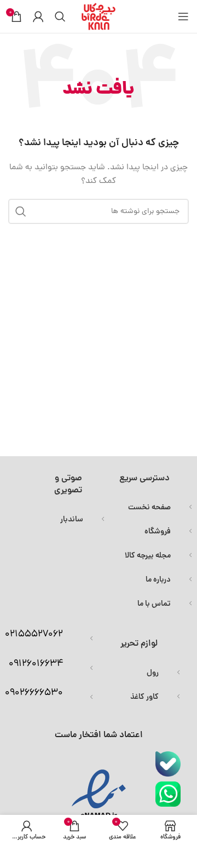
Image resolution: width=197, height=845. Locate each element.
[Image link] (168, 765)
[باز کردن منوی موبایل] (183, 16)
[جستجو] (60, 16)
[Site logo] (98, 17)
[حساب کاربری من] (38, 16)
